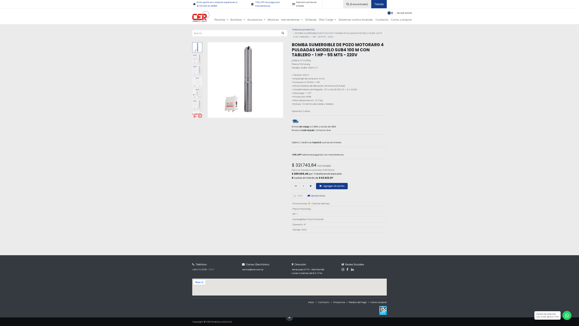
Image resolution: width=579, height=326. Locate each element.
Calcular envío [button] (317, 196)
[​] (343, 269)
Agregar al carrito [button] (334, 186)
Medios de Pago (358, 302)
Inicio (311, 302)
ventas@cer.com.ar (252, 269)
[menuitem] (221, 19)
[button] (209, 80)
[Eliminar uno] (296, 186)
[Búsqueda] (282, 33)
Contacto (323, 302)
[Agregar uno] (311, 186)
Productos (339, 302)
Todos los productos (303, 29)
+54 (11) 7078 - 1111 (203, 269)
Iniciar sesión (404, 13)
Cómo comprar (378, 302)
